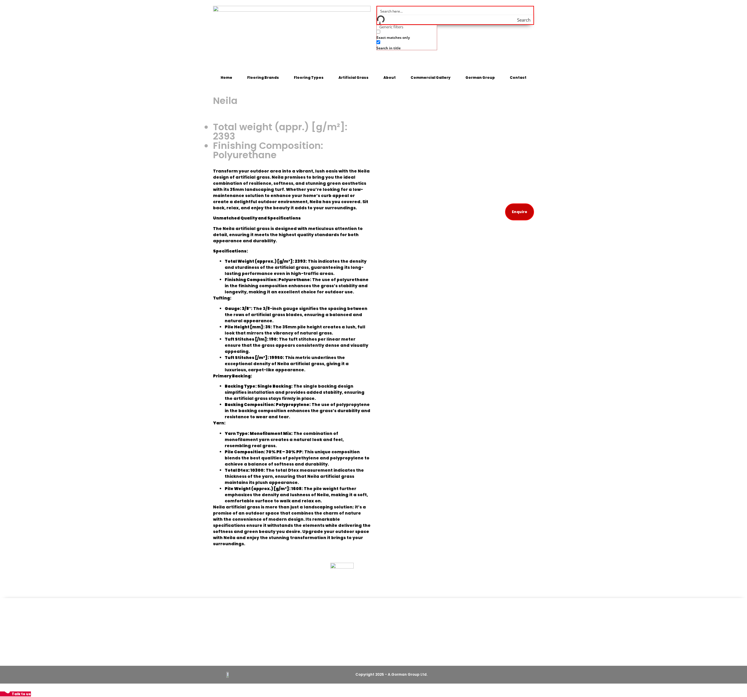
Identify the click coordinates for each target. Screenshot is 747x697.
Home (226, 77)
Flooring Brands (263, 77)
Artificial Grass (353, 77)
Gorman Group (480, 77)
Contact (518, 77)
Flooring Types (309, 77)
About (389, 77)
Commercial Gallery (431, 77)
